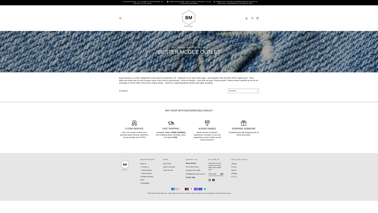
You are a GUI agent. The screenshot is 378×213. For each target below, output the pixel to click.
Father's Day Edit (169, 167)
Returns (234, 170)
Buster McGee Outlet (194, 47)
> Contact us (144, 167)
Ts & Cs (234, 176)
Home (174, 47)
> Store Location (146, 173)
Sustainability (144, 183)
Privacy (233, 167)
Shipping (234, 173)
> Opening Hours (146, 170)
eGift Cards (167, 163)
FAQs (142, 180)
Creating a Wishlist (146, 176)
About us (143, 163)
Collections (181, 47)
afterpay (234, 163)
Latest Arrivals (168, 170)
